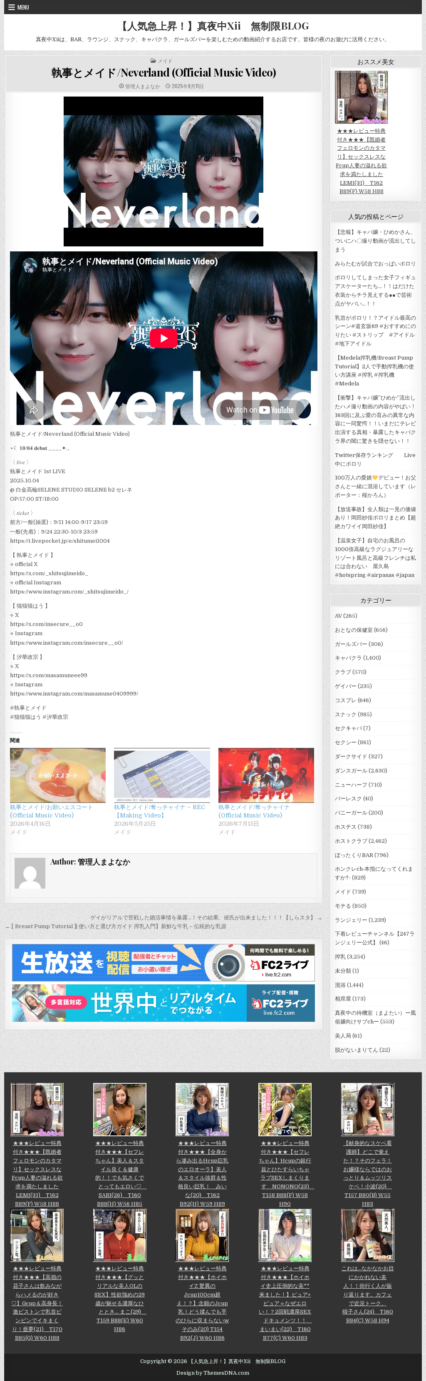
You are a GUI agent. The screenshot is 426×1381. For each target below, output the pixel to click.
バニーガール (351, 813)
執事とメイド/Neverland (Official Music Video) (164, 72)
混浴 (340, 985)
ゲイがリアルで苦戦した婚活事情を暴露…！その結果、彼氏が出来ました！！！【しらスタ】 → (206, 917)
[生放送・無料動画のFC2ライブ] (163, 979)
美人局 (343, 1036)
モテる (343, 906)
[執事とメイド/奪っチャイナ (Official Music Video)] (266, 775)
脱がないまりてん (356, 1050)
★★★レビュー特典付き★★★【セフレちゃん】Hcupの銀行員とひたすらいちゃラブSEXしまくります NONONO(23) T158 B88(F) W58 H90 (287, 1173)
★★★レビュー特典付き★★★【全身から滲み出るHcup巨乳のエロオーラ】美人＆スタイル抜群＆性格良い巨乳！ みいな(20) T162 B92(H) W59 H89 (202, 1173)
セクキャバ (348, 728)
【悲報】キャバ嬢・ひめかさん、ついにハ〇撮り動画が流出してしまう (375, 241)
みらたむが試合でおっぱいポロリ (375, 264)
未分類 (343, 971)
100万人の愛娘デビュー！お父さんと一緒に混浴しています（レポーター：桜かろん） (375, 486)
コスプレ (346, 700)
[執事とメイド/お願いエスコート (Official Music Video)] (58, 775)
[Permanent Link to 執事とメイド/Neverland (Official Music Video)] (163, 171)
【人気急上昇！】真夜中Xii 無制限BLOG (213, 25)
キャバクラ (348, 658)
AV (338, 616)
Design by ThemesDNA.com (212, 1373)
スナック (346, 714)
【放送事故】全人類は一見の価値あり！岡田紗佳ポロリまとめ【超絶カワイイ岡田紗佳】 (375, 518)
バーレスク (348, 798)
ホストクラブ (351, 841)
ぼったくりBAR (354, 855)
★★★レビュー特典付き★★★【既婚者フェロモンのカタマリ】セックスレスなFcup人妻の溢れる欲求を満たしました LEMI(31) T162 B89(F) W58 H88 (361, 161)
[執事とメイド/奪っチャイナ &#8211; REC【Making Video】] (162, 775)
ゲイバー (346, 686)
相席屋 (343, 999)
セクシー (346, 742)
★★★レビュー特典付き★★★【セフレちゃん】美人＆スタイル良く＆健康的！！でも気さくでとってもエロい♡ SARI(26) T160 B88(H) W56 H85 (121, 1173)
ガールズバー (351, 644)
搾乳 (340, 957)
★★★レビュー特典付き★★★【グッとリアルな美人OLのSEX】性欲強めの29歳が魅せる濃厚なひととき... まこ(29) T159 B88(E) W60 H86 (120, 1298)
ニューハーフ (351, 785)
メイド (165, 60)
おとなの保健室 (354, 630)
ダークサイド (351, 756)
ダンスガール (351, 770)
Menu (23, 7)
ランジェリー (351, 920)
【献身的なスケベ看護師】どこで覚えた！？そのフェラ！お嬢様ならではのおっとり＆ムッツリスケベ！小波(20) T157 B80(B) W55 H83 (367, 1173)
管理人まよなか (142, 86)
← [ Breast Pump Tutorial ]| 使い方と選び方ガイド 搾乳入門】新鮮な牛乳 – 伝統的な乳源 (115, 926)
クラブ (343, 672)
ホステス (346, 827)
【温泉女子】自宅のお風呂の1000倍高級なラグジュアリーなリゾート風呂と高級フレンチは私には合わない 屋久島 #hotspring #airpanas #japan (375, 557)
